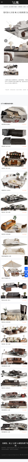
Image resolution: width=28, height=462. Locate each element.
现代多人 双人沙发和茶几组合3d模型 (7, 212)
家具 (24, 6)
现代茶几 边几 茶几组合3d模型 (7, 146)
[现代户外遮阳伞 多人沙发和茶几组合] (14, 268)
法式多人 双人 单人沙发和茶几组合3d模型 (7, 168)
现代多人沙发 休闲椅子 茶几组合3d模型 (7, 322)
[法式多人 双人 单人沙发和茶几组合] (14, 158)
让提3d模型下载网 (12, 6)
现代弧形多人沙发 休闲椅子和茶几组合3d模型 (7, 366)
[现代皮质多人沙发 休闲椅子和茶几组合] (14, 400)
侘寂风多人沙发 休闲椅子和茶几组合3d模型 (7, 190)
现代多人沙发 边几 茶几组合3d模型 (7, 388)
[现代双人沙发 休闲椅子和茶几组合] (14, 224)
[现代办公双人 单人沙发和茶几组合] (14, 290)
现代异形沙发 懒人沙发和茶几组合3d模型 (7, 124)
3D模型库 (20, 6)
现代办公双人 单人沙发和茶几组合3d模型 (7, 300)
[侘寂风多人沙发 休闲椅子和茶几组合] (14, 180)
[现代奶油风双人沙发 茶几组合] (14, 246)
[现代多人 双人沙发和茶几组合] (14, 202)
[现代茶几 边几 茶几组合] (14, 136)
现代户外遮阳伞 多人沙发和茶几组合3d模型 (7, 278)
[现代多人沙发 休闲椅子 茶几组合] (14, 312)
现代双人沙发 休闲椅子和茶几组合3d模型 (7, 234)
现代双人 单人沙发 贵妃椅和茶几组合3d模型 (7, 344)
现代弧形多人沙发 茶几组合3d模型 (7, 432)
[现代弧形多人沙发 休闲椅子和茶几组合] (14, 356)
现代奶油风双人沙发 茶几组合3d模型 (7, 256)
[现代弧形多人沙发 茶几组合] (14, 422)
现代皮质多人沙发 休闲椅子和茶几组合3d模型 (7, 410)
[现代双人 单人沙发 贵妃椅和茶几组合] (14, 334)
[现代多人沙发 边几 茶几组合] (14, 378)
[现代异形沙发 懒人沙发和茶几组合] (14, 114)
